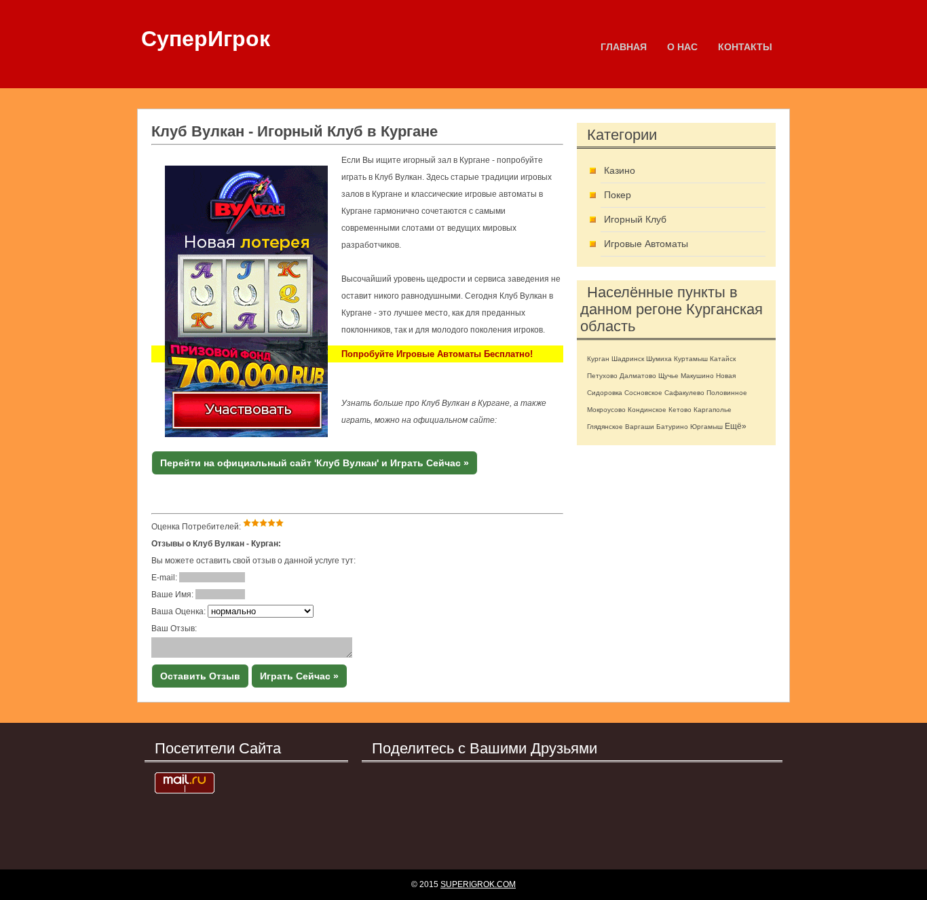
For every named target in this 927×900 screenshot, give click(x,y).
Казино (619, 170)
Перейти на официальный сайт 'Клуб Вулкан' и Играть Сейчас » (314, 462)
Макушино (697, 375)
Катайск (723, 358)
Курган (598, 358)
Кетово (680, 409)
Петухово (602, 375)
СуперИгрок (205, 38)
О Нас (682, 46)
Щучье (668, 375)
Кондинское (647, 409)
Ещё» (735, 426)
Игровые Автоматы (646, 243)
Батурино (672, 426)
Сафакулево (684, 392)
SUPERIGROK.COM (478, 884)
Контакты (745, 46)
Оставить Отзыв (200, 676)
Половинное (726, 392)
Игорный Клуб (635, 219)
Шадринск (627, 358)
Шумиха (659, 358)
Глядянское (605, 426)
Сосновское (643, 392)
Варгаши (639, 426)
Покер (617, 194)
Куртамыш (691, 358)
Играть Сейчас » (299, 676)
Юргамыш (706, 426)
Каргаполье (713, 409)
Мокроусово (606, 409)
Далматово (638, 375)
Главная (624, 46)
